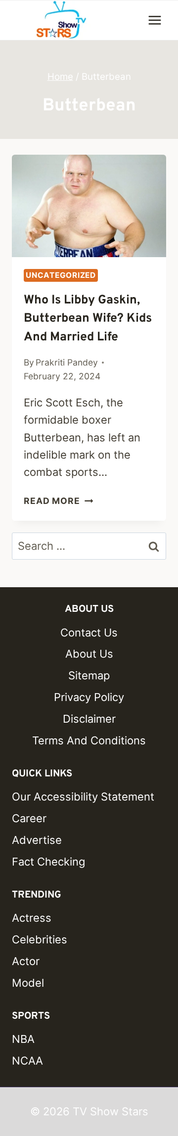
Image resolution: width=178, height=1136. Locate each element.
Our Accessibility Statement (83, 796)
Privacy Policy (89, 697)
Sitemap (89, 675)
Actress (31, 917)
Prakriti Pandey (67, 362)
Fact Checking (48, 861)
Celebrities (39, 939)
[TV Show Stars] (61, 20)
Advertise (37, 840)
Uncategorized (61, 275)
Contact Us (89, 632)
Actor (26, 961)
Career (29, 818)
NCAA (27, 1060)
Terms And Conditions (89, 740)
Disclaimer (89, 718)
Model (28, 982)
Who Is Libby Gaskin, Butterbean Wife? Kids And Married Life (88, 319)
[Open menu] (154, 20)
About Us (89, 653)
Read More (58, 501)
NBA (23, 1039)
